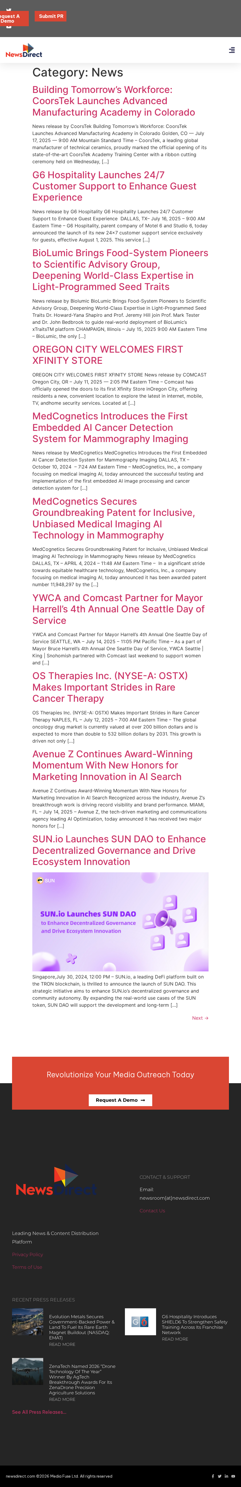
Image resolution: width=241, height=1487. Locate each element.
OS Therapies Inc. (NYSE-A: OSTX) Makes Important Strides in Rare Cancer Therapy (110, 687)
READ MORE (62, 1344)
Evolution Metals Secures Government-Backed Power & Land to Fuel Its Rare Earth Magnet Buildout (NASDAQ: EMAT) (82, 1327)
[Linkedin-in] (226, 1476)
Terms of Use (27, 1267)
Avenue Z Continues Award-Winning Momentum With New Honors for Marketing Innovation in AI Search (112, 765)
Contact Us (152, 1210)
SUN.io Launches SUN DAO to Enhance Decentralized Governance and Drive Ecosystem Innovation (119, 850)
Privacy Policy (27, 1254)
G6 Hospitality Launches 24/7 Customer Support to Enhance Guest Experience (114, 186)
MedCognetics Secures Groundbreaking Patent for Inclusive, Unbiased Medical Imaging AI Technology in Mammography (113, 518)
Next (200, 1018)
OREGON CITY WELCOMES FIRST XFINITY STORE (107, 355)
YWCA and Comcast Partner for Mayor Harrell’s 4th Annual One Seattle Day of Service (118, 609)
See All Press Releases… (39, 1412)
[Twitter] (220, 1476)
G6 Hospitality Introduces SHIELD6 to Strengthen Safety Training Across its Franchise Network (194, 1324)
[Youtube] (233, 1476)
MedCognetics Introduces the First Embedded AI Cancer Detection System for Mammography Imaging (110, 427)
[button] (232, 50)
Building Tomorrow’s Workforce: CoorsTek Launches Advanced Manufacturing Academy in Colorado (113, 101)
